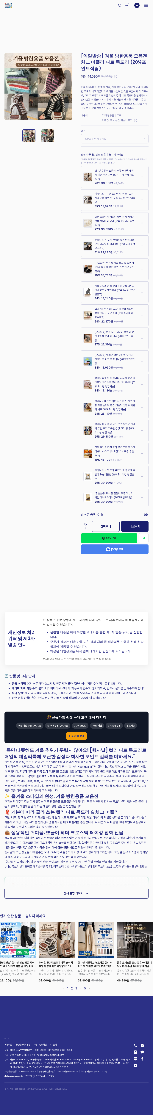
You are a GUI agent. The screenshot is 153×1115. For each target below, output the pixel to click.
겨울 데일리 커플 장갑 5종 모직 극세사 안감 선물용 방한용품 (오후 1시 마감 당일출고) (115, 290)
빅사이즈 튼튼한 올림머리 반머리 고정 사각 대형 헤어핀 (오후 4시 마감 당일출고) (115, 198)
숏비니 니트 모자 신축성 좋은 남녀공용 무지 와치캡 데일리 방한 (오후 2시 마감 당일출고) (115, 244)
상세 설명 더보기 (73, 893)
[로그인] (127, 5)
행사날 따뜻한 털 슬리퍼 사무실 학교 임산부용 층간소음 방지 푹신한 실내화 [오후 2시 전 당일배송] (115, 382)
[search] (120, 5)
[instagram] (135, 1052)
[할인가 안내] (116, 76)
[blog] (135, 1059)
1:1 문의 (53, 1044)
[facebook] (142, 1059)
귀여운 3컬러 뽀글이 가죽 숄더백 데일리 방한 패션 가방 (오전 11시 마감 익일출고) (114, 175)
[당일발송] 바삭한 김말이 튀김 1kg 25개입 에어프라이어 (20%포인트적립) (114, 495)
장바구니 (106, 526)
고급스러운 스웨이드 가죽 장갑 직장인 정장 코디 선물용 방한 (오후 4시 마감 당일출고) (114, 313)
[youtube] (135, 1065)
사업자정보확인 (40, 1044)
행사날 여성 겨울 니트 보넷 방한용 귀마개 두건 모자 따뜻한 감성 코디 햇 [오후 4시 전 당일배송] (115, 428)
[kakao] (142, 1052)
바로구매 (135, 526)
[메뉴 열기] (145, 5)
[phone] (135, 1045)
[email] (142, 1045)
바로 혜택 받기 (76, 736)
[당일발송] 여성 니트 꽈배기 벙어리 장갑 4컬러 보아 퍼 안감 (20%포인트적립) (114, 336)
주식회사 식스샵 (100, 1071)
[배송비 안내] (136, 120)
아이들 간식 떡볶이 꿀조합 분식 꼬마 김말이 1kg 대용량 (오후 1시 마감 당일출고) (115, 474)
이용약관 (8, 1044)
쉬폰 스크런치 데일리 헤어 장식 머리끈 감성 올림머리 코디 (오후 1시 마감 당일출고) (115, 221)
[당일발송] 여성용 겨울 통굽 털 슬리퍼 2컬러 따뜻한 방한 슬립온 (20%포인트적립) (114, 267)
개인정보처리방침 (22, 1044)
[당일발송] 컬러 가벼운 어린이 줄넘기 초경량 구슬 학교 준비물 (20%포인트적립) (115, 359)
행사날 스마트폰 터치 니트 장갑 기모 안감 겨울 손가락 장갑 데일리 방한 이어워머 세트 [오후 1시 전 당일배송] (115, 405)
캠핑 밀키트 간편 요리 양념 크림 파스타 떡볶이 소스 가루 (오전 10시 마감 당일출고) (115, 451)
